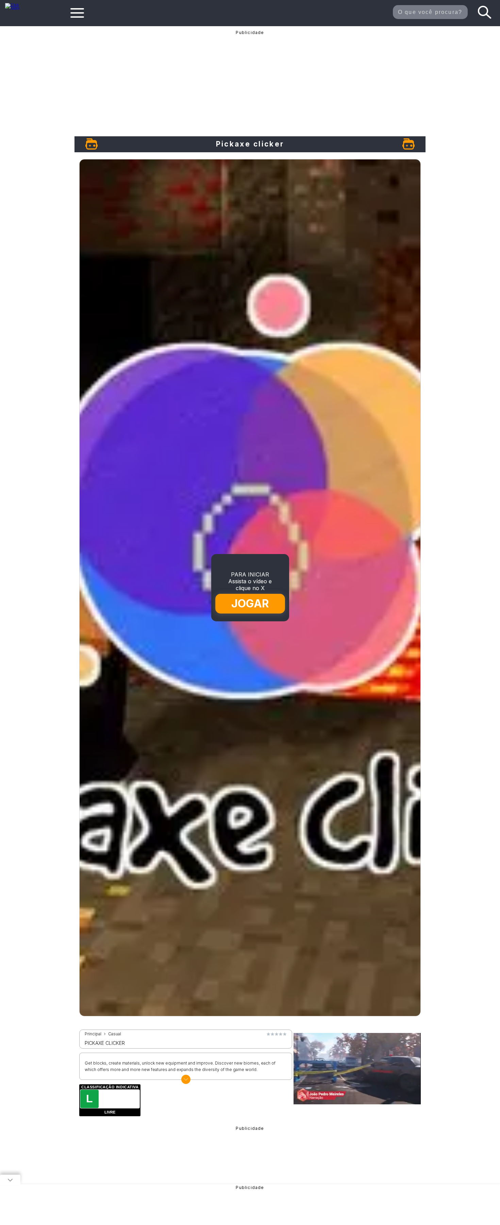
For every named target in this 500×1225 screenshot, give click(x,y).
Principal (93, 1034)
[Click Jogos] (16, 8)
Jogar (250, 603)
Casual (114, 1034)
